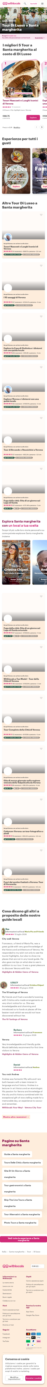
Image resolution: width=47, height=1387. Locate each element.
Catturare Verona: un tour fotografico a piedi (23, 832)
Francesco (37, 1032)
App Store (30, 1311)
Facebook (6, 1334)
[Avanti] (42, 127)
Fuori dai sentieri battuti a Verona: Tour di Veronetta (23, 883)
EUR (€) (35, 1266)
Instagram (6, 1337)
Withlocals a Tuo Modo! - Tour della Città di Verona (21, 680)
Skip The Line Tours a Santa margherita (18, 1203)
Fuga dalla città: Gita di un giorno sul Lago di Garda (22, 501)
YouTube (6, 1341)
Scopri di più (39, 37)
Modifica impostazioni (14, 1378)
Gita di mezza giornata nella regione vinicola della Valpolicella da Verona (22, 781)
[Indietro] (36, 127)
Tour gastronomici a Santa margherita (17, 1188)
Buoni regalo (7, 1297)
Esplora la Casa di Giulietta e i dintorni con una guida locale (23, 349)
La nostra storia (8, 1282)
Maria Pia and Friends (34, 931)
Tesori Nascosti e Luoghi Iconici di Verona (21, 247)
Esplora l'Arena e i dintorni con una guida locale (21, 400)
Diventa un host (8, 1325)
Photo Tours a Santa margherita (20, 1222)
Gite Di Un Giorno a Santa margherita (17, 1174)
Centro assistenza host (11, 1310)
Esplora (33, 117)
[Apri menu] (42, 4)
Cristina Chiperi (37, 985)
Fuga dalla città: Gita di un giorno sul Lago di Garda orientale (22, 629)
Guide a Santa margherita (17, 1154)
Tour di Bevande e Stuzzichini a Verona (23, 450)
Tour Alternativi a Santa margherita (22, 1214)
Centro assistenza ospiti (34, 1281)
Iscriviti (33, 3)
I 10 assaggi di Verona (15, 297)
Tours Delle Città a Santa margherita (22, 1162)
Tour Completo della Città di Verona (22, 729)
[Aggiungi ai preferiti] (41, 215)
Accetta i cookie (33, 1378)
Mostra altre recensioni (15, 1117)
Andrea (36, 1067)
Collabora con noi (9, 1301)
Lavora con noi (8, 1286)
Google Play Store (32, 1315)
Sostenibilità (7, 1290)
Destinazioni (7, 1293)
